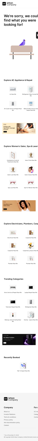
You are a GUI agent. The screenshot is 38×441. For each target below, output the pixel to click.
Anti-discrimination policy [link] (12, 422)
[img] (9, 4)
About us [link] (7, 411)
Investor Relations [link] (9, 414)
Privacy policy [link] (8, 420)
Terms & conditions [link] (10, 417)
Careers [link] (6, 425)
